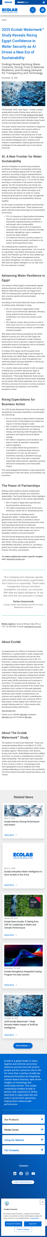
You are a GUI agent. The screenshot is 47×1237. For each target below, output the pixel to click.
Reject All (33, 1224)
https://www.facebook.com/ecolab (21, 1173)
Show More (9, 835)
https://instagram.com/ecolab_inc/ (27, 1173)
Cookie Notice (34, 1218)
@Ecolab (23, 714)
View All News (22, 1046)
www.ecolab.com (9, 711)
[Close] (42, 1201)
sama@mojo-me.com (32, 627)
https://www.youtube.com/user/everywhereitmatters (33, 1173)
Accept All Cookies (13, 1224)
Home (4, 20)
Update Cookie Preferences (23, 1182)
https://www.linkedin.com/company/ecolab (15, 1173)
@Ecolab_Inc (7, 717)
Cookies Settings (23, 1229)
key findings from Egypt (33, 115)
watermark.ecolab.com (15, 559)
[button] (33, 10)
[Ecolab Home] (9, 10)
